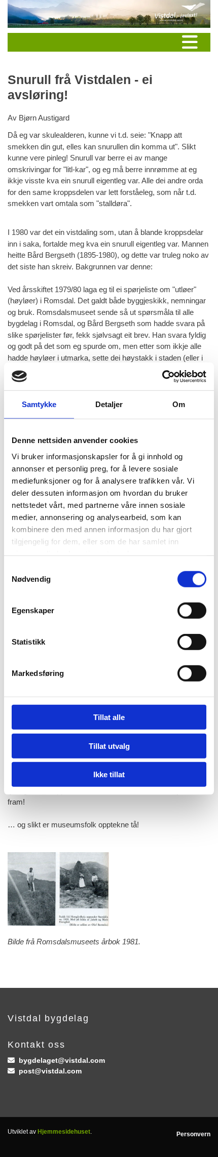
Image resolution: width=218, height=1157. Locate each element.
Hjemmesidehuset (64, 1131)
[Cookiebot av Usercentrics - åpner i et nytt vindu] (162, 376)
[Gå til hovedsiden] (109, 14)
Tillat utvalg (109, 745)
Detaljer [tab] (109, 404)
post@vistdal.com (50, 1071)
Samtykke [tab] (39, 404)
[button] (109, 42)
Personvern (193, 1134)
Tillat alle (109, 717)
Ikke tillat (109, 774)
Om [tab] (178, 404)
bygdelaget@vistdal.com (62, 1060)
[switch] (191, 611)
